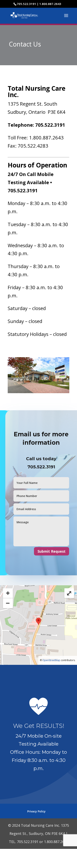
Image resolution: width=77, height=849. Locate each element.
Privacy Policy (36, 811)
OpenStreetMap (51, 660)
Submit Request (52, 551)
